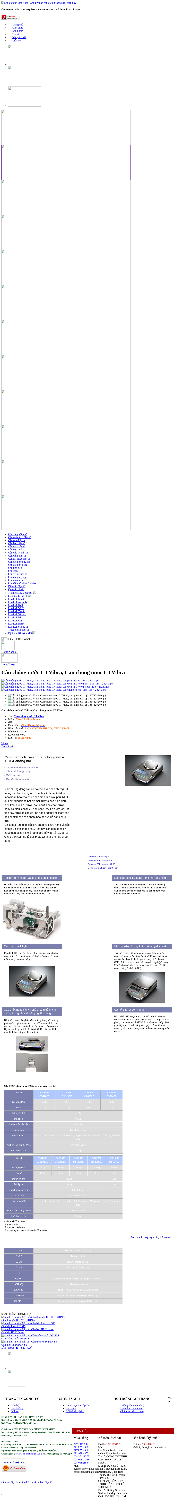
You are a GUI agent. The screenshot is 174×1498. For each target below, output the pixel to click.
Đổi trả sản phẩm (75, 1411)
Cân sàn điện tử (16, 540)
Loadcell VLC (16, 608)
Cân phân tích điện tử (19, 537)
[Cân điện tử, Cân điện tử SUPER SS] (29, 1341)
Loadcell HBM (16, 623)
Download (7, 746)
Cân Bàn (13, 570)
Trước (11, 1347)
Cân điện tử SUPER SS (14, 1344)
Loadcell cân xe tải (18, 626)
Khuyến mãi (19, 37)
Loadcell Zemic (16, 611)
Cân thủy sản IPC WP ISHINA (18, 1320)
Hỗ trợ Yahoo (8, 651)
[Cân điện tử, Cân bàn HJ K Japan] (27, 1329)
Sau (23, 1347)
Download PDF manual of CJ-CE (101, 864)
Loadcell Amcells (17, 602)
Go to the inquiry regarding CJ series (150, 1237)
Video (4, 743)
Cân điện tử (26, 1482)
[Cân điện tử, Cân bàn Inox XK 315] (28, 1323)
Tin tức (16, 34)
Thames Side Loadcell (20, 592)
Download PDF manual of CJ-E (101, 860)
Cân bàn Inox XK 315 (13, 1326)
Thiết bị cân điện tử (18, 629)
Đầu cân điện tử (16, 586)
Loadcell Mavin (16, 599)
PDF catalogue (102, 857)
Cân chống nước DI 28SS (15, 1338)
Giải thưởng (17, 1408)
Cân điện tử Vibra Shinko (22, 583)
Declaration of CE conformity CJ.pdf (103, 868)
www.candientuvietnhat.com (30, 1454)
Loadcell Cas (15, 620)
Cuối (29, 1347)
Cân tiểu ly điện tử (18, 552)
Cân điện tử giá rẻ (17, 564)
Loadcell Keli (15, 605)
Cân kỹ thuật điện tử (19, 558)
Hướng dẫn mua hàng (132, 1405)
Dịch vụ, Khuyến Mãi (20, 633)
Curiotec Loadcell (18, 596)
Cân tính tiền (15, 567)
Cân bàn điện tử (16, 543)
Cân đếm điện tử (17, 555)
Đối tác (15, 1411)
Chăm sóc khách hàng (132, 1411)
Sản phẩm (17, 30)
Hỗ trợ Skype (8, 664)
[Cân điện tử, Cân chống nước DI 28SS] (30, 1335)
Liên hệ (16, 40)
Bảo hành (71, 1408)
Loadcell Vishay (17, 614)
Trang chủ (17, 24)
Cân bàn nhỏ (15, 549)
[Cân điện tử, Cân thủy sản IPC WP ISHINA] (33, 1317)
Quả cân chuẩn (16, 589)
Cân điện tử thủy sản (19, 561)
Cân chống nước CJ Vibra (29, 716)
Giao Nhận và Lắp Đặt (78, 1405)
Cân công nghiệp (17, 577)
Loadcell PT (14, 617)
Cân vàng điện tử (17, 534)
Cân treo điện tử (16, 546)
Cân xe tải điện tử (17, 574)
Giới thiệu (17, 27)
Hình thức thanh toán (131, 1408)
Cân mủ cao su (16, 580)
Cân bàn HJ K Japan (12, 1332)
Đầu (3, 1347)
